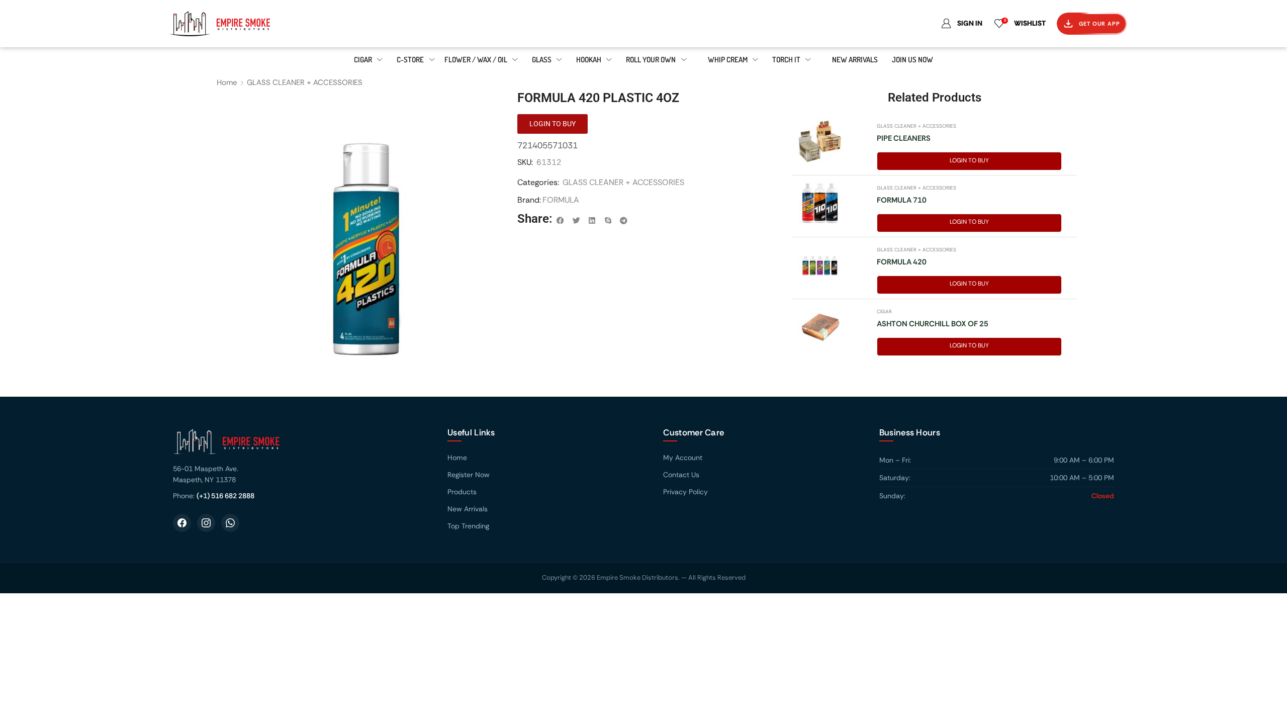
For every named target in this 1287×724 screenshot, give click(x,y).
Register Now (468, 474)
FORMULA (560, 200)
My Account (682, 457)
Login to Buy (969, 160)
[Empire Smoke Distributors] (300, 445)
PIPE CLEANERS (904, 138)
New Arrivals (467, 508)
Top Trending (468, 525)
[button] (561, 221)
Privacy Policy (685, 491)
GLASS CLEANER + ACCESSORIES (304, 82)
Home (227, 82)
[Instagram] (206, 523)
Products (462, 491)
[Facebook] (182, 523)
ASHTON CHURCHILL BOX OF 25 (932, 323)
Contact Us (681, 474)
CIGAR (884, 311)
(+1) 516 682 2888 (225, 495)
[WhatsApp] (230, 523)
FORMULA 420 (902, 261)
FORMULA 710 (902, 200)
